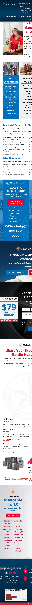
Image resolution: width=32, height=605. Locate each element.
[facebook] (6, 573)
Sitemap (14, 582)
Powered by (25, 603)
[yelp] (14, 573)
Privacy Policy (7, 582)
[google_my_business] (10, 573)
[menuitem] (12, 16)
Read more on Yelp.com (10, 452)
